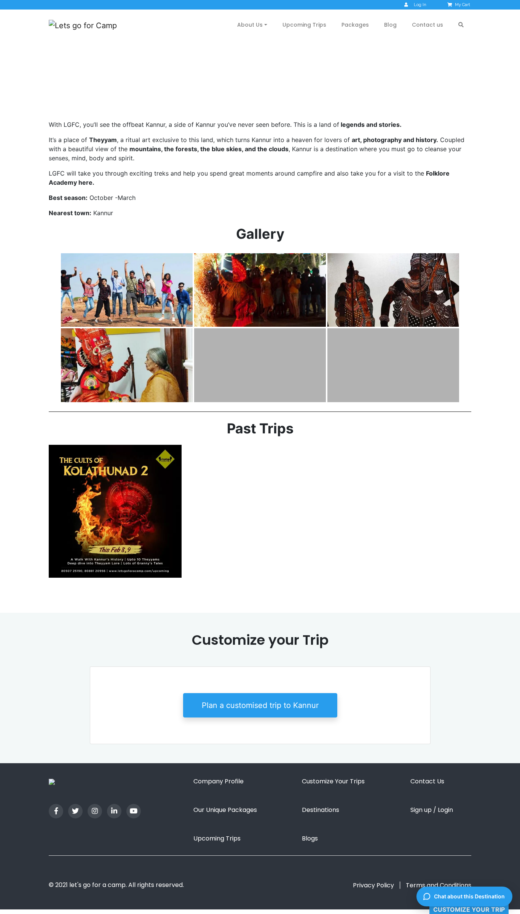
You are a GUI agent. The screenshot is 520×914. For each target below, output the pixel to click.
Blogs (310, 838)
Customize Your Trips (333, 781)
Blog (390, 25)
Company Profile (218, 781)
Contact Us (427, 781)
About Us (250, 25)
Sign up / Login (431, 809)
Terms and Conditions (438, 885)
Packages (355, 25)
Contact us (427, 25)
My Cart (462, 4)
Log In (420, 4)
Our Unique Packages (225, 809)
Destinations (320, 809)
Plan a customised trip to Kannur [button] (260, 705)
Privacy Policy (373, 885)
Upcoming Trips (304, 25)
